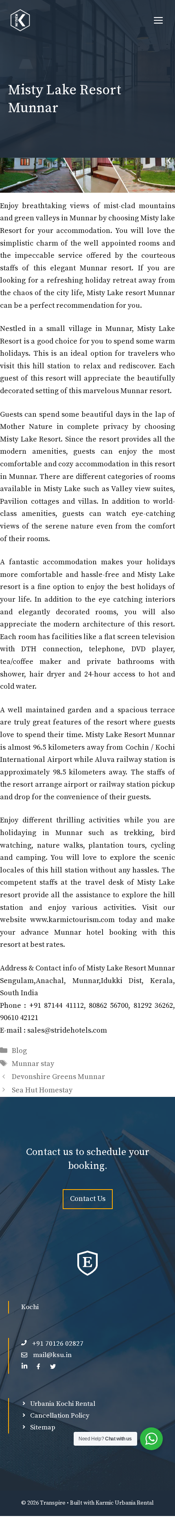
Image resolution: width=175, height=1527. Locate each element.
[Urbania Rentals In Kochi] (20, 20)
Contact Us (87, 1198)
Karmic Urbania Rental (125, 1503)
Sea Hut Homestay (42, 1090)
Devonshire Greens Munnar (58, 1076)
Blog (19, 1050)
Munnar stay (33, 1063)
